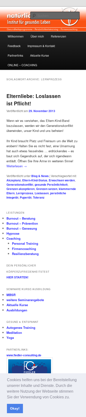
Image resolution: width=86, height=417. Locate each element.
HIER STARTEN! (17, 277)
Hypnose (12, 233)
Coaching (13, 238)
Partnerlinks (15, 55)
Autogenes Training (20, 327)
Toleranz (38, 197)
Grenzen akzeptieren (20, 189)
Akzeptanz (13, 180)
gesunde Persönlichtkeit (51, 184)
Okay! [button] (15, 408)
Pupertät (26, 197)
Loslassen (42, 193)
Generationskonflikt (19, 184)
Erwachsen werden (62, 180)
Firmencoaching (24, 248)
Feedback (14, 46)
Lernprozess (24, 193)
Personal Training (25, 243)
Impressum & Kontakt (41, 46)
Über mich (37, 36)
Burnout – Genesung (21, 228)
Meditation (14, 332)
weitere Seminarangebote (25, 300)
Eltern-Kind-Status (34, 180)
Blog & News (40, 176)
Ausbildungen (16, 310)
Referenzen (58, 36)
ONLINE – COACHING (22, 65)
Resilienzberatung (25, 253)
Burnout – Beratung (20, 218)
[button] (71, 397)
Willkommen (16, 36)
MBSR (11, 294)
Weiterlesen (16, 166)
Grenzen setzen (46, 189)
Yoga (10, 337)
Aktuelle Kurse (39, 55)
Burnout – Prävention (22, 223)
